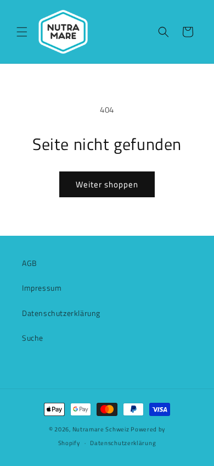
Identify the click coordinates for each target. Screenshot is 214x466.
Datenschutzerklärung (61, 313)
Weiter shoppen (107, 184)
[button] (22, 32)
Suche (32, 337)
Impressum (41, 287)
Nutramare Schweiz (100, 429)
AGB (29, 263)
